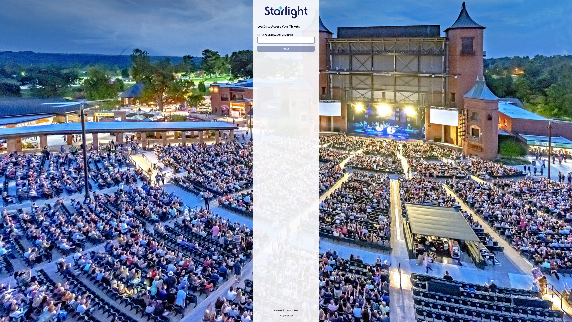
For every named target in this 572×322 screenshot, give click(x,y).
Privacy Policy (286, 315)
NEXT (286, 48)
